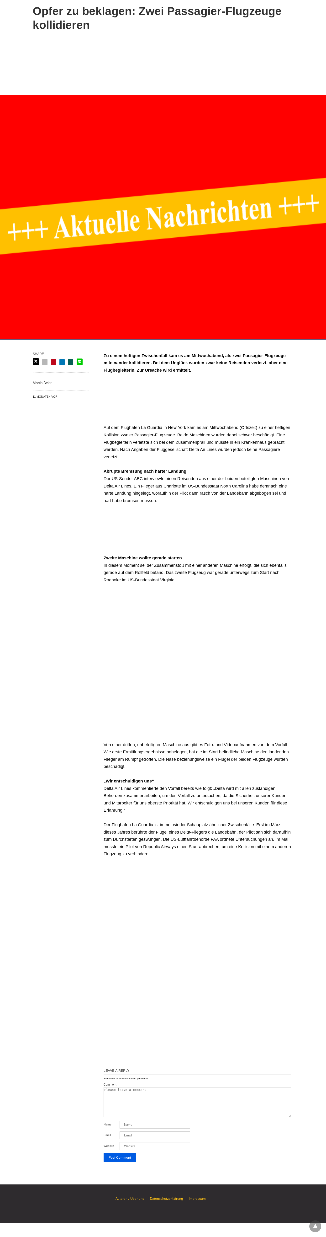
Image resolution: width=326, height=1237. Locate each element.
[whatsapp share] (70, 362)
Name (107, 1124)
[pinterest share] (53, 362)
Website (109, 1146)
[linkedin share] (62, 362)
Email (107, 1135)
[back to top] (315, 1226)
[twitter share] (36, 361)
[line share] (80, 362)
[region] (163, 62)
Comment (110, 1084)
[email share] (44, 362)
